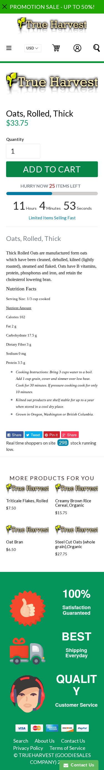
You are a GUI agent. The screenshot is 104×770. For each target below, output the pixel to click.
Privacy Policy (28, 748)
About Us (45, 741)
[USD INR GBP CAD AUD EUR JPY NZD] (32, 48)
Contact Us (73, 741)
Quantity (15, 139)
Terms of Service (67, 748)
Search (20, 741)
